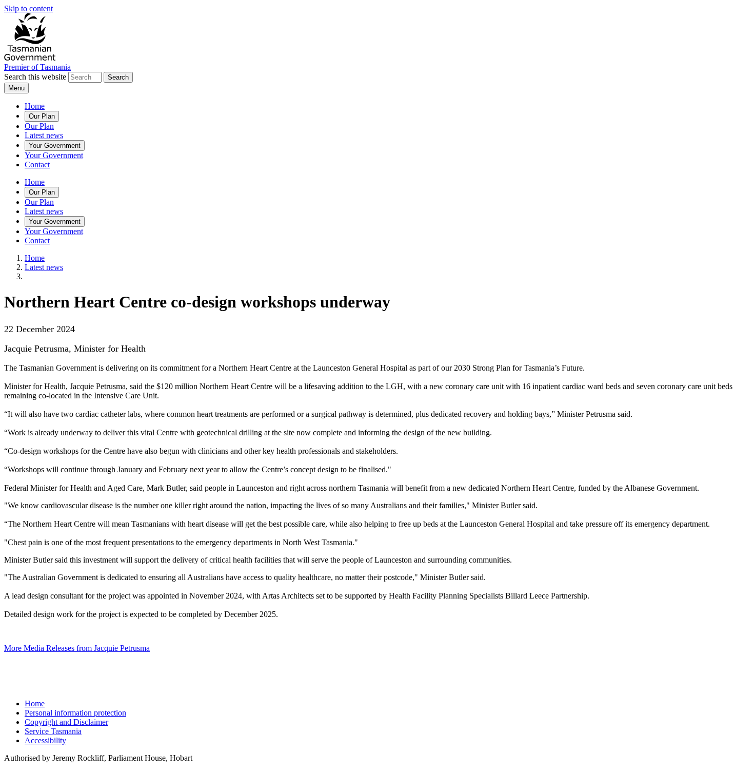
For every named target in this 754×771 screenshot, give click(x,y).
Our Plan (42, 116)
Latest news (44, 135)
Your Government (55, 145)
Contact (37, 164)
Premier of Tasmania (37, 67)
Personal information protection (75, 712)
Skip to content (28, 8)
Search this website (35, 76)
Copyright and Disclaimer (66, 722)
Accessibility (45, 740)
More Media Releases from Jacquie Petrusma (77, 648)
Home (35, 106)
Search (118, 77)
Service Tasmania (53, 731)
